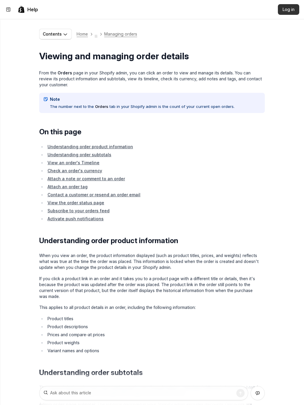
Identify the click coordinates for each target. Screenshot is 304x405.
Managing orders (120, 33)
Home (82, 33)
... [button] (96, 33)
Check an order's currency (75, 170)
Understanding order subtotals (79, 154)
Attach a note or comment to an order (86, 178)
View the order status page (76, 202)
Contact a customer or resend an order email (94, 194)
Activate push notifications (76, 218)
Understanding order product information (90, 146)
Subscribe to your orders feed (79, 210)
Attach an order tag (68, 186)
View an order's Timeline (73, 162)
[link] (28, 9)
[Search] (240, 393)
